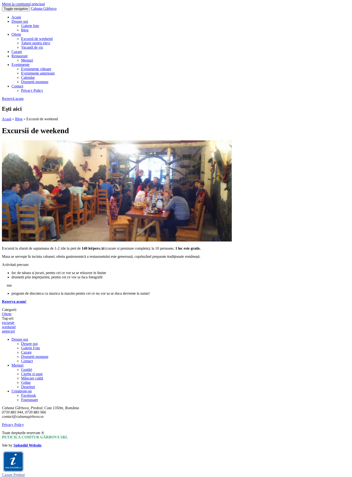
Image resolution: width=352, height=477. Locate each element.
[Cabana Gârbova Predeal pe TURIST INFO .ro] (13, 470)
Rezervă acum (12, 99)
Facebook (28, 395)
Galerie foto (30, 26)
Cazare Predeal (13, 475)
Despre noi (19, 21)
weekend (9, 327)
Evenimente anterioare (38, 73)
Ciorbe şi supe (32, 374)
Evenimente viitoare (36, 69)
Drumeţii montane (34, 82)
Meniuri (27, 60)
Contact (17, 86)
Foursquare (29, 400)
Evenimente (20, 65)
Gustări (26, 370)
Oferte (16, 34)
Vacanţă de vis (32, 47)
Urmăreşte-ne (21, 391)
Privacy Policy (32, 90)
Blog (24, 30)
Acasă (16, 17)
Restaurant (19, 56)
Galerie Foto (30, 348)
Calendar (28, 77)
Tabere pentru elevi (35, 43)
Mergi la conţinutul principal (23, 4)
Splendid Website (27, 445)
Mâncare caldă (32, 378)
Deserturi (28, 387)
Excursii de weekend (37, 39)
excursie (8, 323)
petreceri (8, 331)
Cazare (16, 52)
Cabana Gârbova (44, 8)
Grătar (26, 382)
